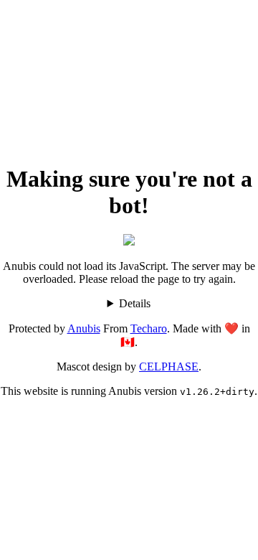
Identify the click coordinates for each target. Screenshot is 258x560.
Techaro (148, 328)
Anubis (83, 328)
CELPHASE (169, 366)
